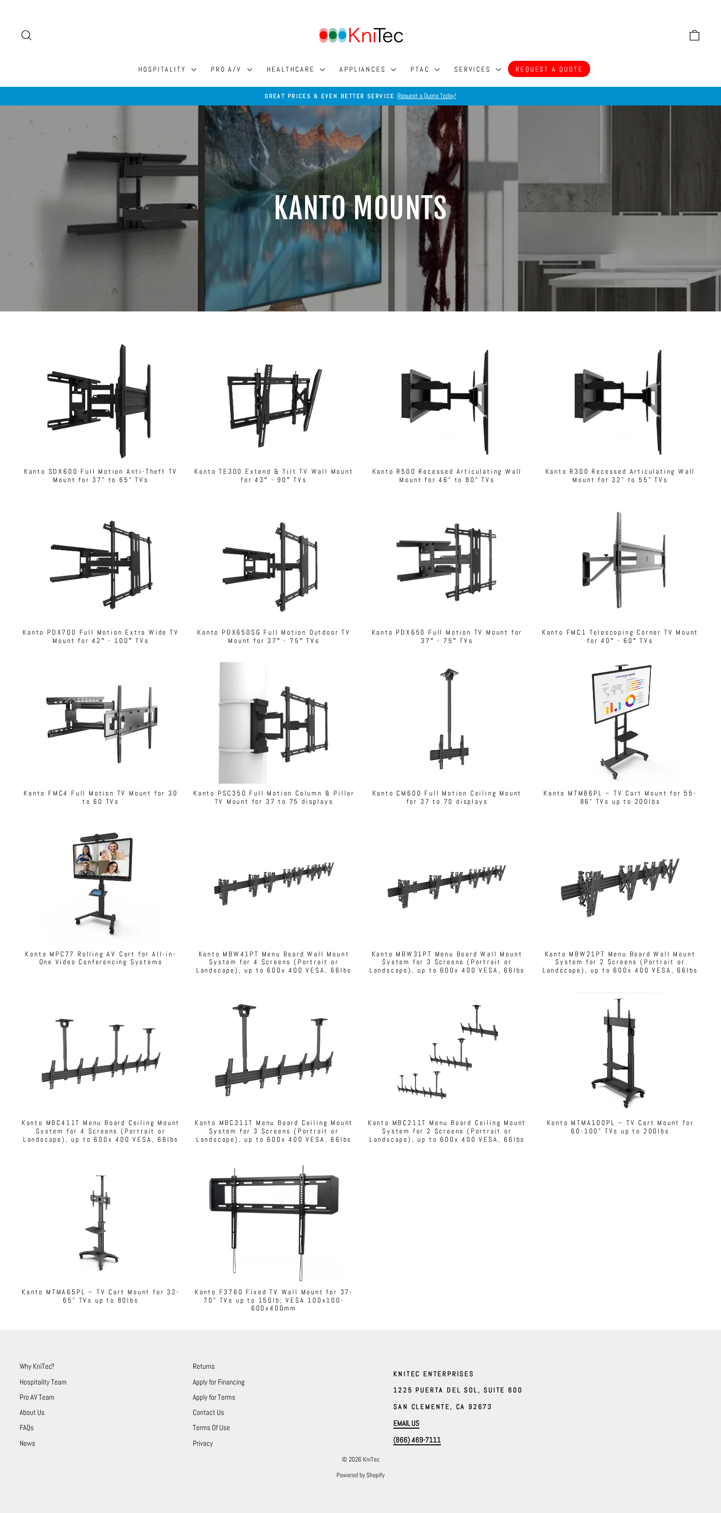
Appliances (363, 69)
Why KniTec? (37, 1366)
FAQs (27, 1427)
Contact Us (208, 1412)
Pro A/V (227, 69)
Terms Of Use (211, 1427)
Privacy (203, 1443)
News (27, 1443)
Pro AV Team (37, 1397)
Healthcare (292, 69)
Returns (204, 1366)
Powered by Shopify (360, 1475)
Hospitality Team (43, 1381)
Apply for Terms (214, 1397)
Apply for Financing (219, 1381)
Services (473, 69)
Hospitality (163, 69)
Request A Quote (549, 69)
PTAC (421, 69)
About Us (32, 1412)
